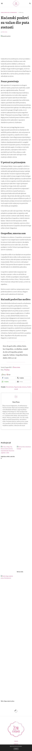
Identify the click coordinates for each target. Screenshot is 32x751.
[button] (8, 377)
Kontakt (16, 744)
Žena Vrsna (16, 402)
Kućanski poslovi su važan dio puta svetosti (15, 22)
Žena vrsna (16, 367)
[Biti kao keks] (24, 508)
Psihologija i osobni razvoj (10, 12)
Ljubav (2, 12)
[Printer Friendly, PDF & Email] (6, 374)
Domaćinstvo (9, 387)
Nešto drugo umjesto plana (7, 701)
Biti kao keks (20, 572)
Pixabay (7, 370)
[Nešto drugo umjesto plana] (8, 637)
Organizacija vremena (20, 387)
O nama (16, 741)
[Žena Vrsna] (16, 3)
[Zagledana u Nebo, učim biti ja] (8, 450)
